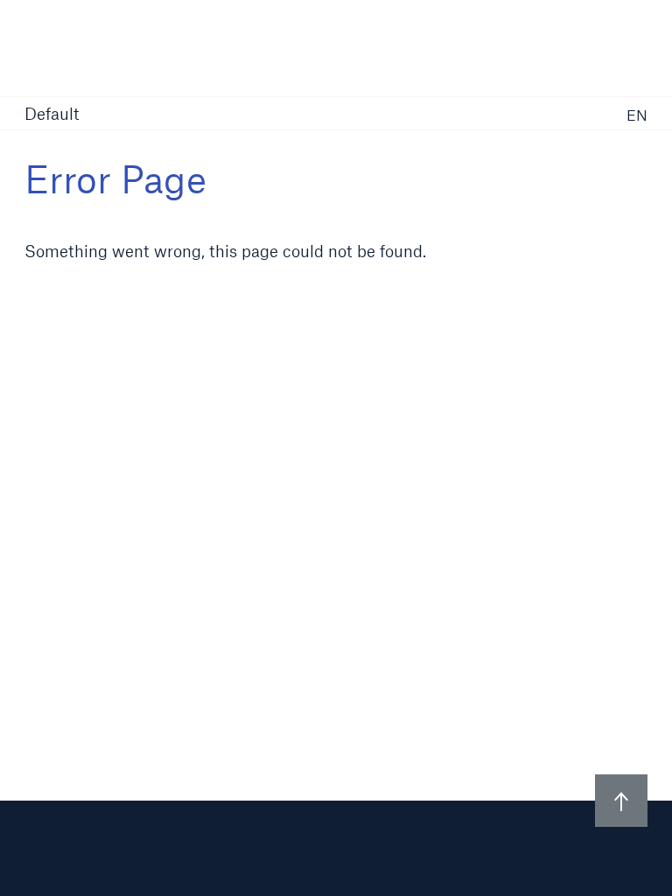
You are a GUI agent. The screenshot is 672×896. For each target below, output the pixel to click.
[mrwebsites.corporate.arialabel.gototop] (621, 800)
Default (52, 114)
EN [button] (637, 114)
